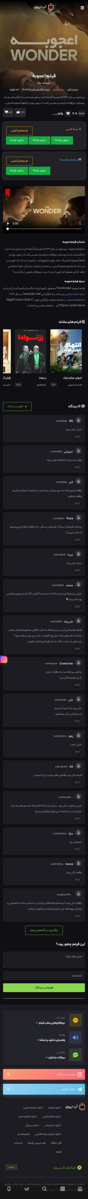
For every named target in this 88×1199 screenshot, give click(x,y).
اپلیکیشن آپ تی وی (42, 1167)
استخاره (18, 1143)
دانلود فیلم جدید (27, 1116)
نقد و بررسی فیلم (37, 1143)
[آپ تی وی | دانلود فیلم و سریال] (44, 9)
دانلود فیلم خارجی (33, 1108)
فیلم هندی (23, 1134)
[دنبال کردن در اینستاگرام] (3, 659)
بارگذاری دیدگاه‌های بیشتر (44, 930)
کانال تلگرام (68, 1089)
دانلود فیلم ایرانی (51, 1116)
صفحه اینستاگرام (66, 1074)
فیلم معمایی (72, 294)
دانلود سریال (32, 1125)
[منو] (82, 8)
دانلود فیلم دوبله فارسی (48, 1134)
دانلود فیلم (55, 1108)
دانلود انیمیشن (52, 1125)
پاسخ (77, 436)
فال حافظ (56, 1143)
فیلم (58, 1152)
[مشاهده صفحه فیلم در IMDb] (81, 114)
